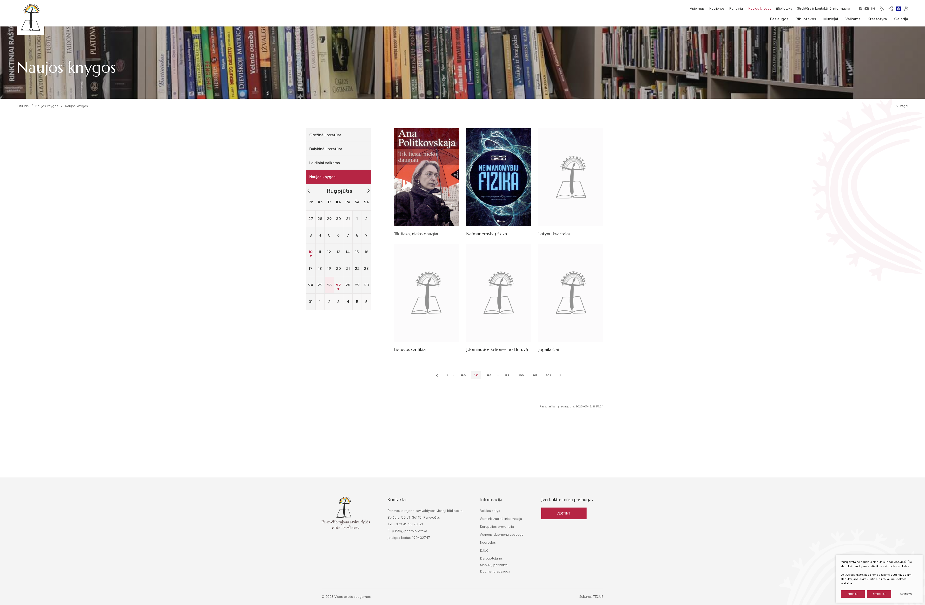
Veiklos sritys (490, 511)
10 (311, 252)
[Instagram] (873, 9)
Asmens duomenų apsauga (501, 535)
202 (548, 375)
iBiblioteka (784, 8)
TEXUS (598, 597)
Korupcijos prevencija (497, 527)
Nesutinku (879, 594)
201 (534, 375)
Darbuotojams (491, 558)
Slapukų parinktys (494, 565)
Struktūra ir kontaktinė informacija (823, 8)
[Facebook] (860, 9)
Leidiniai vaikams (324, 163)
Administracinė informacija (501, 519)
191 (476, 375)
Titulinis (23, 106)
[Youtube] (866, 9)
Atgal (904, 106)
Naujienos (717, 8)
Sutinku (853, 594)
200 (521, 375)
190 (463, 375)
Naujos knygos (759, 8)
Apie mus (697, 8)
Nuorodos (488, 543)
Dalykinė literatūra (325, 149)
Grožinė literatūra (325, 135)
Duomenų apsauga (495, 571)
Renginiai (736, 8)
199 (507, 375)
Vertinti (563, 513)
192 (489, 375)
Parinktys (906, 594)
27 (338, 285)
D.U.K (484, 550)
